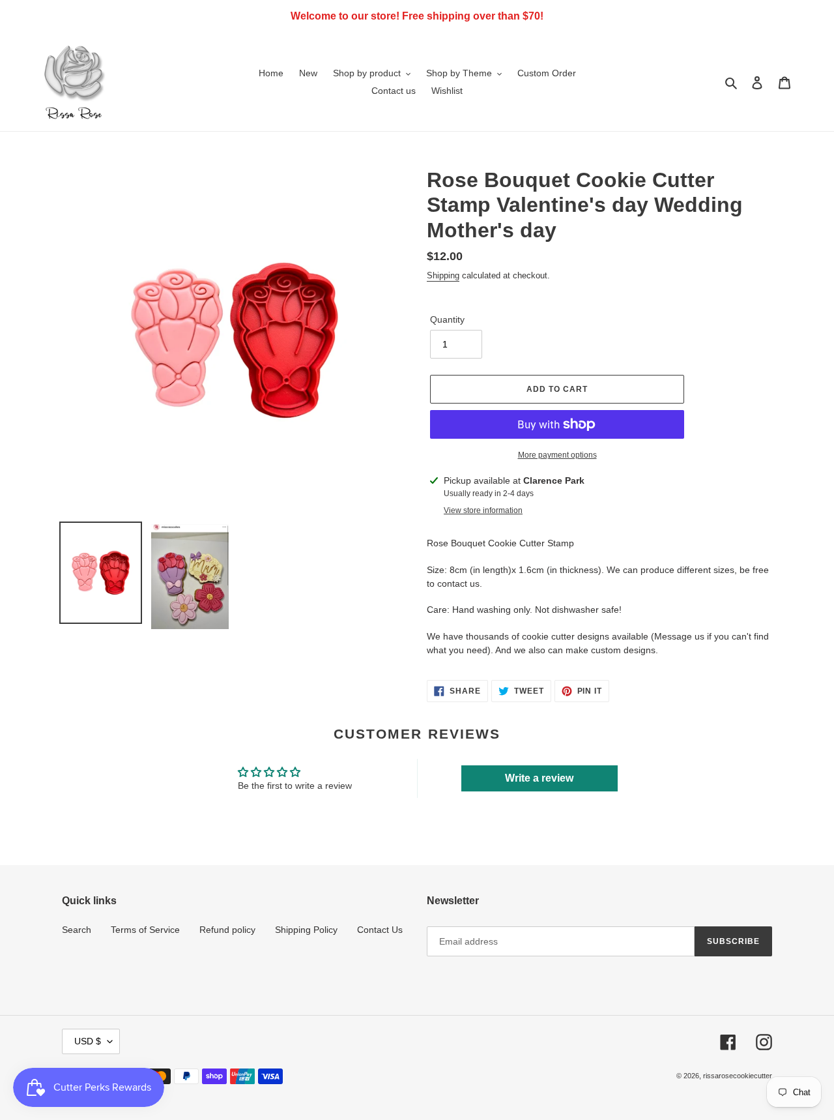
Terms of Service (145, 929)
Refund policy (227, 929)
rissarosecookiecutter (737, 1076)
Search (76, 929)
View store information (483, 510)
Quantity (447, 319)
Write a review (539, 778)
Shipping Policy (306, 929)
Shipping (443, 275)
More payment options (557, 455)
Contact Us (380, 929)
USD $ (87, 1041)
